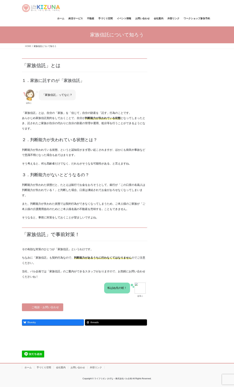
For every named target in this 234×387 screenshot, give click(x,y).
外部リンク (96, 367)
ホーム (28, 367)
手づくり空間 (44, 367)
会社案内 (61, 367)
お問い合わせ (78, 367)
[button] (42, 307)
